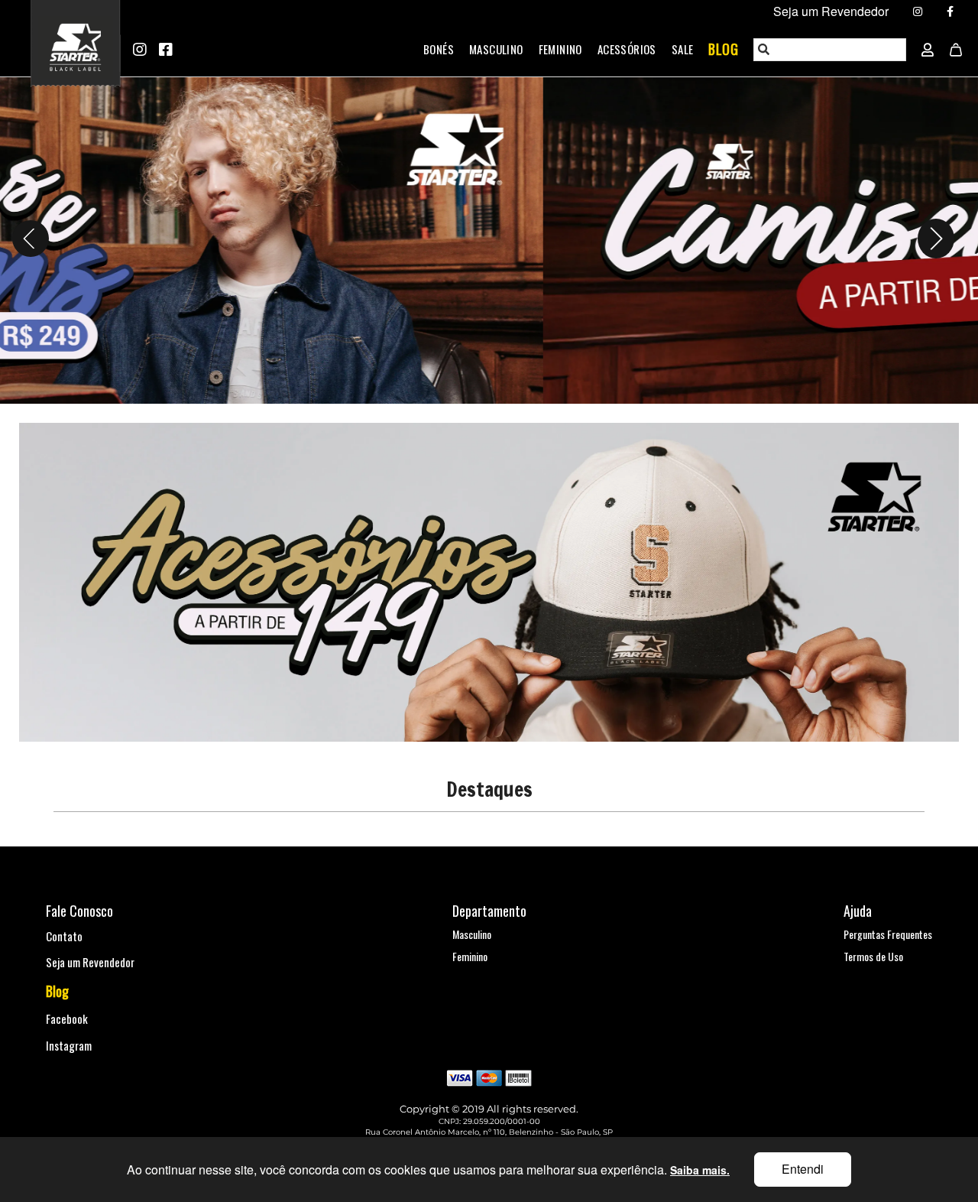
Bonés (438, 49)
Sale (683, 49)
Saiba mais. (700, 1170)
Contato (64, 935)
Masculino (496, 49)
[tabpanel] (489, 238)
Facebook (67, 1018)
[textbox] (830, 50)
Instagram (69, 1045)
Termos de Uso (873, 956)
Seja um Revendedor (90, 961)
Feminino (560, 49)
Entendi (803, 1169)
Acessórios (626, 49)
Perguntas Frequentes (888, 934)
